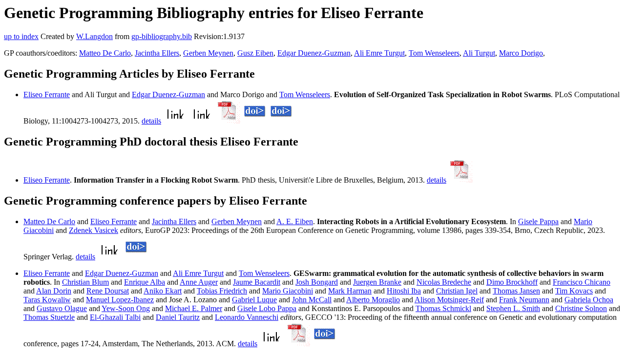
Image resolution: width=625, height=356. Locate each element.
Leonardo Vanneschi (246, 317)
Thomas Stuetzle (49, 317)
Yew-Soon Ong (126, 308)
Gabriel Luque (254, 299)
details (151, 121)
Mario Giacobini (287, 291)
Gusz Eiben (255, 53)
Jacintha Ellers (157, 53)
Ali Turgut (479, 53)
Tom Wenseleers (434, 53)
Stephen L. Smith (513, 308)
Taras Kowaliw (47, 299)
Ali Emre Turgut (379, 53)
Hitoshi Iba (404, 291)
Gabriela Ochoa (588, 299)
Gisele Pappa (538, 221)
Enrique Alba (144, 282)
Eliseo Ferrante (46, 94)
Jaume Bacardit (256, 282)
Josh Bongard (316, 282)
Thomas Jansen (516, 291)
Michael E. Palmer (193, 308)
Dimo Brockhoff (512, 282)
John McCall (312, 299)
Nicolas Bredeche (444, 282)
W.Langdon (94, 36)
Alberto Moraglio (373, 299)
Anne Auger (199, 282)
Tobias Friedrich (222, 291)
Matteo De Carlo (105, 53)
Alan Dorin (53, 291)
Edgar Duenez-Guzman (314, 53)
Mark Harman (350, 291)
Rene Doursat (107, 291)
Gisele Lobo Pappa (266, 308)
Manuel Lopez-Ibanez (120, 299)
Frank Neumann (524, 299)
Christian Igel (457, 291)
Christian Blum (85, 282)
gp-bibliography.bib (161, 36)
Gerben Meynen (208, 53)
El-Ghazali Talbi (115, 317)
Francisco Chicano (581, 282)
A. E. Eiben (294, 221)
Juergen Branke (377, 282)
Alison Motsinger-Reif (449, 299)
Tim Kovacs (574, 291)
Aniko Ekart (163, 291)
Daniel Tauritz (178, 317)
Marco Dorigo (521, 53)
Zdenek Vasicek (93, 230)
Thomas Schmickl (443, 308)
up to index (21, 36)
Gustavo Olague (62, 308)
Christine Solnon (581, 308)
